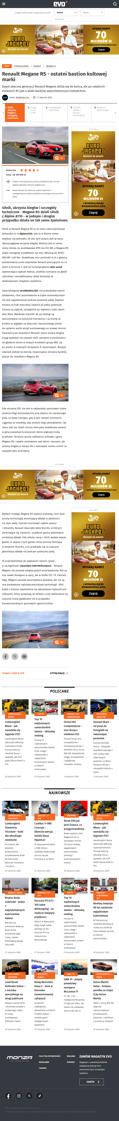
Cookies (42, 1068)
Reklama (71, 1056)
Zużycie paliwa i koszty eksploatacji (78, 111)
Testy (6, 66)
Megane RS (51, 66)
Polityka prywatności (49, 1056)
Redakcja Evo (22, 97)
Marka (60, 13)
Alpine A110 (26, 233)
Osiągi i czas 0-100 (32, 110)
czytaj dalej (57, 673)
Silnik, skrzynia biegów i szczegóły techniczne (11, 112)
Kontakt (71, 1062)
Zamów (90, 1081)
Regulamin (44, 1062)
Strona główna (21, 66)
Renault (37, 66)
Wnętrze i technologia (101, 108)
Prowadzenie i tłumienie (53, 108)
